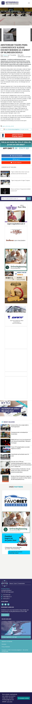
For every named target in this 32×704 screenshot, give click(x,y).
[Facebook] (2, 604)
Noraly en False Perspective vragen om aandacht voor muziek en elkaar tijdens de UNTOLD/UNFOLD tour (21, 478)
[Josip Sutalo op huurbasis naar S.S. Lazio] (5, 456)
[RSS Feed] (8, 604)
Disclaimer (4, 644)
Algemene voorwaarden (7, 641)
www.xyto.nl (6, 598)
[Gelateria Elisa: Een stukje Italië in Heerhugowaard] (5, 427)
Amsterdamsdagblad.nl (12, 2)
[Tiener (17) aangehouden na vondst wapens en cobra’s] (5, 449)
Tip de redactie (17, 162)
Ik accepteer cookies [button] (23, 698)
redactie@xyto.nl (7, 596)
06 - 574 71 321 (22, 148)
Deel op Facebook (17, 155)
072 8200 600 (6, 594)
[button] (0, 34)
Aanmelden (5, 615)
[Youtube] (5, 604)
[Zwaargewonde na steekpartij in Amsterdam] (5, 435)
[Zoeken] (29, 198)
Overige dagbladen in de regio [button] (9, 637)
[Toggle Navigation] (29, 3)
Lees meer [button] (9, 701)
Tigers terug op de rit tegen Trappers (20, 180)
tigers (3, 126)
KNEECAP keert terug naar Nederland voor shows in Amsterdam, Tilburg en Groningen (21, 441)
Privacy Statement (6, 646)
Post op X (16, 159)
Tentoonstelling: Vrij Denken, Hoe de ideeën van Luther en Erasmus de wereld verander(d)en (20, 470)
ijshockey (8, 126)
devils (12, 126)
